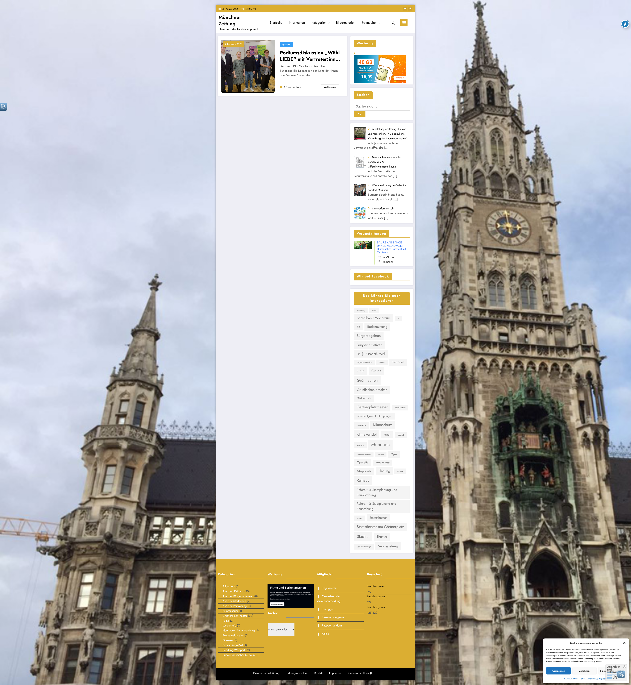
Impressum (603, 678)
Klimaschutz (382, 425)
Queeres (286, 44)
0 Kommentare (292, 87)
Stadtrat (363, 536)
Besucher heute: (376, 586)
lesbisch (400, 434)
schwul (359, 518)
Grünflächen (367, 380)
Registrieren (329, 588)
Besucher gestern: (377, 596)
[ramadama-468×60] (382, 59)
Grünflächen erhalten (372, 389)
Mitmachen (369, 22)
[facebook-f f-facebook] (410, 9)
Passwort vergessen (333, 617)
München (380, 444)
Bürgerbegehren (369, 335)
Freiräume (398, 362)
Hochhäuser (400, 407)
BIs (358, 326)
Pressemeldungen (233, 635)
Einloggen (328, 609)
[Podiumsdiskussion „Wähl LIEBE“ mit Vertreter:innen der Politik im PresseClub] (248, 66)
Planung (384, 471)
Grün (360, 370)
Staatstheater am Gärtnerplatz (380, 526)
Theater (382, 536)
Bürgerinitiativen (370, 345)
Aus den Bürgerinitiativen (237, 596)
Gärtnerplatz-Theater (234, 616)
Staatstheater (378, 517)
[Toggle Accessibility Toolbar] (625, 24)
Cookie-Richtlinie (571, 678)
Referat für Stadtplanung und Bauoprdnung (377, 492)
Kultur (387, 435)
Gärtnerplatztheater (372, 407)
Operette (363, 462)
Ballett (374, 310)
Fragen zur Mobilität (364, 362)
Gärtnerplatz (364, 398)
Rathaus (363, 480)
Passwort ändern (332, 625)
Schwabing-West (232, 645)
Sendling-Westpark (233, 650)
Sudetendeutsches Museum (239, 655)
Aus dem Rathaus (233, 591)
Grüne (376, 371)
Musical (360, 445)
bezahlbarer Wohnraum (374, 317)
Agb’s (325, 634)
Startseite (276, 22)
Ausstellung (361, 310)
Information (297, 22)
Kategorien (319, 22)
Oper (394, 454)
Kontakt (318, 673)
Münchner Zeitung (230, 20)
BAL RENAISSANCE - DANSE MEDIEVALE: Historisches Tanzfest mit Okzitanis (391, 247)
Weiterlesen (330, 87)
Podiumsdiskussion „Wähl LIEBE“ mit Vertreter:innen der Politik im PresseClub (310, 55)
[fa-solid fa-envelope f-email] (405, 9)
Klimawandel (367, 434)
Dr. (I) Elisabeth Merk (371, 353)
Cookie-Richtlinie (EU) (361, 673)
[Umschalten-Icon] (404, 22)
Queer (400, 471)
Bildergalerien (345, 22)
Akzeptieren (558, 671)
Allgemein (228, 586)
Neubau (381, 454)
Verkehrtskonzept (364, 546)
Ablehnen (584, 671)
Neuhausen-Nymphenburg (238, 630)
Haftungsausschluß (296, 673)
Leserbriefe (229, 625)
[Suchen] (393, 22)
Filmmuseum (230, 611)
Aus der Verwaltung (234, 606)
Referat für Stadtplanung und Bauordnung (376, 506)
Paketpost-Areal (383, 462)
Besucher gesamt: (377, 607)
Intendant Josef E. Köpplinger (374, 416)
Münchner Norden (364, 454)
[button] (624, 643)
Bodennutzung (377, 326)
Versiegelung (388, 546)
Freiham (382, 362)
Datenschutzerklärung (589, 678)
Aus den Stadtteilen (234, 601)
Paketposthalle (364, 471)
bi (398, 318)
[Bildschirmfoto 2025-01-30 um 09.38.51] (291, 596)
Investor (361, 425)
